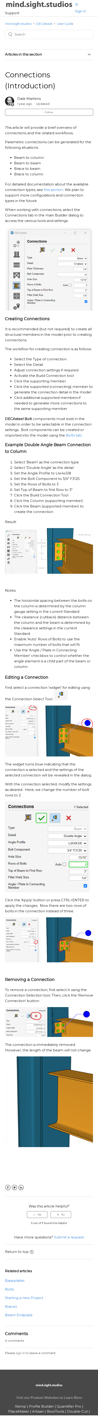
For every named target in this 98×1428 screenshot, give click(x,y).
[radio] (37, 1214)
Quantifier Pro (69, 1406)
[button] (76, 4)
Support (12, 13)
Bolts (9, 1289)
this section (53, 190)
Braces (11, 1306)
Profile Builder (41, 1406)
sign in (20, 1353)
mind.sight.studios (18, 23)
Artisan (38, 1411)
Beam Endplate (19, 1315)
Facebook (8, 1187)
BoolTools (55, 1411)
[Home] (39, 8)
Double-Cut (77, 1411)
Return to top (17, 1251)
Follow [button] (49, 112)
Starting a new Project (24, 1298)
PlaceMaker (18, 1411)
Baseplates (14, 1280)
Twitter (14, 1187)
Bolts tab (74, 435)
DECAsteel (44, 23)
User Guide (65, 23)
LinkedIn (21, 1187)
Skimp (20, 1406)
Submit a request (69, 1237)
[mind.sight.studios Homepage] (49, 1389)
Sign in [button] (80, 11)
